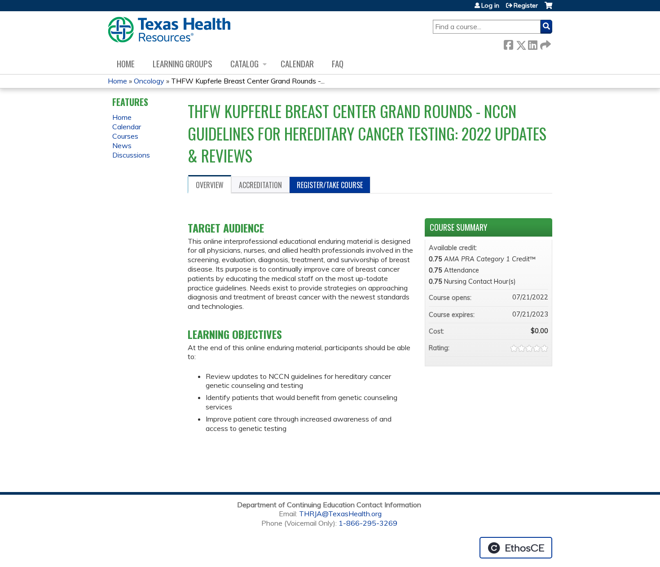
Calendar (297, 63)
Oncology (149, 80)
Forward (544, 43)
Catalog (244, 63)
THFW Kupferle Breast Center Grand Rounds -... (248, 80)
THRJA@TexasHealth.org (340, 513)
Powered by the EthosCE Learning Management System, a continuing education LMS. (516, 547)
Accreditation (260, 185)
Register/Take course (330, 185)
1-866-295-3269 (368, 523)
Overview (210, 185)
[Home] (169, 29)
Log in (490, 5)
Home (126, 63)
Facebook (508, 43)
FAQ (337, 63)
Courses (125, 136)
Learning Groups (182, 63)
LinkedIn (532, 43)
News (122, 145)
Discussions (131, 154)
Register (526, 5)
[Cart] (548, 8)
